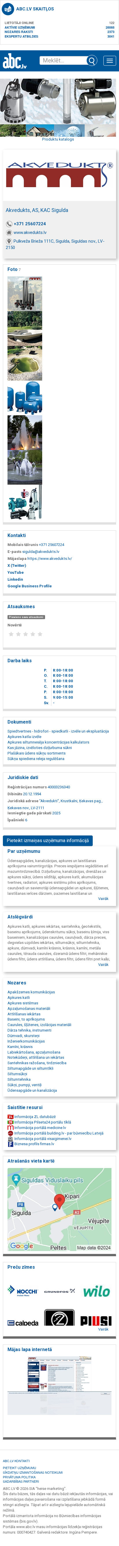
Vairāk (103, 898)
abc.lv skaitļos (35, 9)
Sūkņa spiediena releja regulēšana (36, 759)
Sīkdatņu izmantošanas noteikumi (33, 1472)
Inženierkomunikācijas (26, 1041)
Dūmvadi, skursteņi (24, 1036)
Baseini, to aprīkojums (26, 1019)
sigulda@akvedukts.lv (40, 551)
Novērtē (15, 625)
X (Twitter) (17, 565)
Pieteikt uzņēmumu (19, 1467)
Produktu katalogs (58, 139)
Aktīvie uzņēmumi (20, 27)
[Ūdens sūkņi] (25, 501)
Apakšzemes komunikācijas (31, 992)
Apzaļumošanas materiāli (29, 1008)
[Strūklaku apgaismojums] (25, 432)
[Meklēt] (91, 60)
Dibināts (15, 794)
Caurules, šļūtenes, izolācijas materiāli (39, 1025)
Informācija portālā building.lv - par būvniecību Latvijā (58, 1133)
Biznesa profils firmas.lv (34, 1144)
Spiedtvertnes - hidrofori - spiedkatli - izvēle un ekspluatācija (58, 731)
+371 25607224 (30, 223)
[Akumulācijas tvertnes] (25, 397)
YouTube (16, 572)
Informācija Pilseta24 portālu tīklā (42, 1122)
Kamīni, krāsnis (20, 1047)
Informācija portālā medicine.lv (40, 1128)
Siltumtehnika (19, 1079)
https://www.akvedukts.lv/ (49, 558)
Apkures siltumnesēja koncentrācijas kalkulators (48, 742)
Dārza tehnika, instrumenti (29, 1030)
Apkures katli (19, 997)
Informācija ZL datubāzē (35, 1117)
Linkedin (15, 579)
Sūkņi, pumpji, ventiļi (25, 1085)
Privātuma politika (19, 1477)
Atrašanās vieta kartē (31, 1161)
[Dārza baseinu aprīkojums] (25, 328)
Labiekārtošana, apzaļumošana (34, 1052)
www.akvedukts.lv (30, 232)
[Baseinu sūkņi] (25, 363)
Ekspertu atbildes (21, 36)
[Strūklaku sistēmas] (25, 467)
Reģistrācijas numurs (27, 787)
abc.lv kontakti (16, 1460)
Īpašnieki (16, 820)
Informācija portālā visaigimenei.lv (42, 1139)
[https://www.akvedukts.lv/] (59, 1395)
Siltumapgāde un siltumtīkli (30, 1068)
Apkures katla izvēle (24, 737)
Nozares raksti (19, 31)
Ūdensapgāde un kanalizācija (32, 1090)
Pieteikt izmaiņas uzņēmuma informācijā (48, 840)
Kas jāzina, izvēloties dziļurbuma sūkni (40, 748)
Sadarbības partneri (21, 1481)
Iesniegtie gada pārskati (29, 813)
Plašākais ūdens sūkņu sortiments (37, 753)
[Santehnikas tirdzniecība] (25, 293)
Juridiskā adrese (23, 801)
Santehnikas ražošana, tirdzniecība (37, 1063)
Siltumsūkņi (17, 1074)
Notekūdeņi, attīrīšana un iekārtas (36, 1057)
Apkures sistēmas (23, 1003)
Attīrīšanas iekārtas (24, 1014)
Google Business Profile (30, 586)
